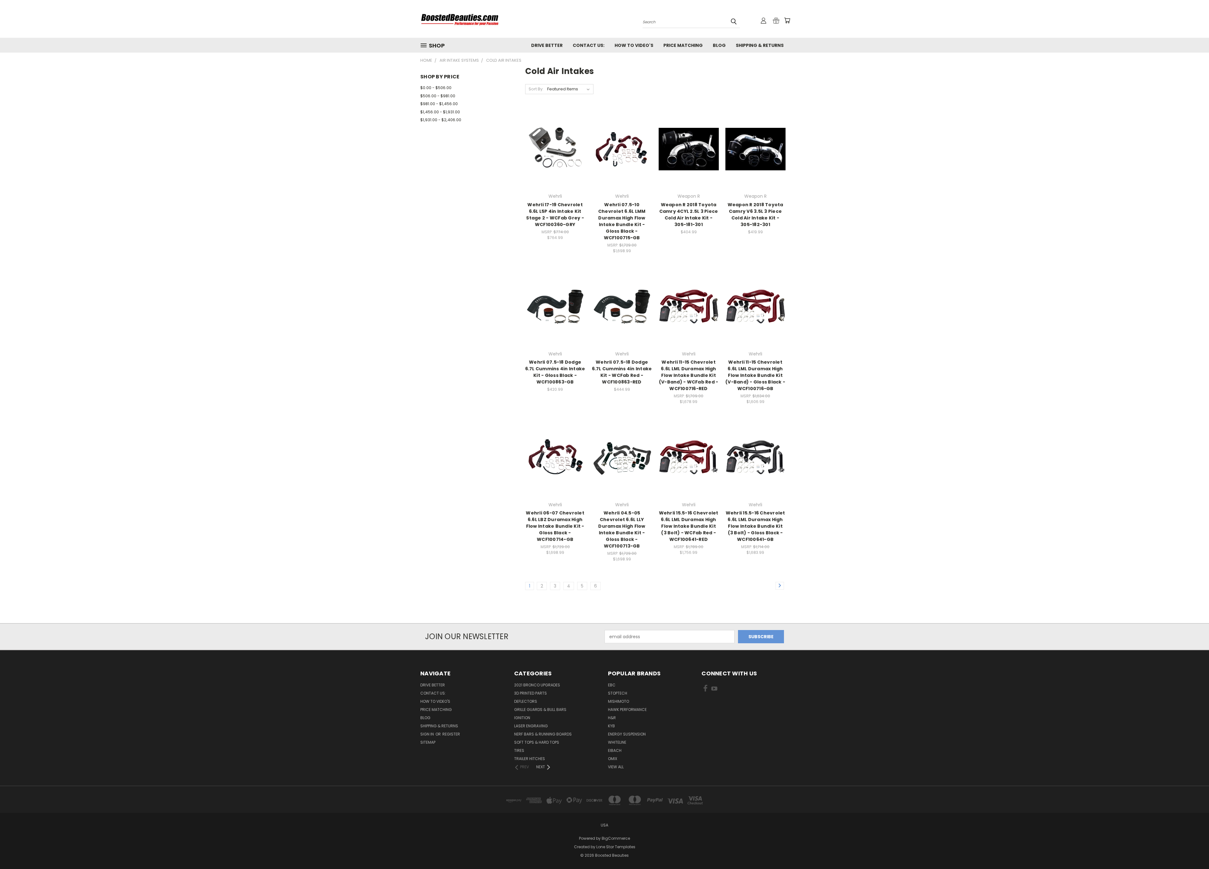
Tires (519, 750)
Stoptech (617, 693)
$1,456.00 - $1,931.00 (440, 112)
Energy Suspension (627, 734)
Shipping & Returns (760, 45)
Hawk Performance (627, 709)
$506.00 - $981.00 (437, 96)
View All (616, 767)
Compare (553, 148)
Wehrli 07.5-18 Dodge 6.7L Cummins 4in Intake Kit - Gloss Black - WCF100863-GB (555, 372)
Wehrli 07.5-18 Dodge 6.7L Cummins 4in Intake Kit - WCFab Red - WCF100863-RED (622, 372)
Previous (1192, 849)
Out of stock (621, 160)
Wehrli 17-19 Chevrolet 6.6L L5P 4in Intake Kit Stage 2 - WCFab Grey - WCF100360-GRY (555, 215)
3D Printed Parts (530, 693)
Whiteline (617, 742)
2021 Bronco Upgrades (537, 685)
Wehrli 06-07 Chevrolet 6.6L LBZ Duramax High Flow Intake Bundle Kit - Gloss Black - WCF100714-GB (555, 526)
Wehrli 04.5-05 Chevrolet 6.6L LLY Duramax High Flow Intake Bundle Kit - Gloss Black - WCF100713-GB (621, 529)
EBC (612, 685)
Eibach (615, 750)
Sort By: (536, 89)
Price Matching (683, 45)
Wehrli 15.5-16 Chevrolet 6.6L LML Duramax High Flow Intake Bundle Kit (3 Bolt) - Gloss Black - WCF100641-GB (755, 526)
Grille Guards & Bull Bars (540, 709)
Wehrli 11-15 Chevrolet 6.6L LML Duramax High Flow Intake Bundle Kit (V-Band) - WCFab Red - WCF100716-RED (688, 375)
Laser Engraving (531, 726)
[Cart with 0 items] (787, 20)
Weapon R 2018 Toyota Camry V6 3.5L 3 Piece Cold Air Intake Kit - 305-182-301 (755, 215)
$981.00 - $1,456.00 (439, 104)
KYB (611, 726)
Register (451, 734)
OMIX (612, 758)
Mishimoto (618, 701)
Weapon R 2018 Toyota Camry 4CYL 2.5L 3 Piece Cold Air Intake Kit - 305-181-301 (688, 215)
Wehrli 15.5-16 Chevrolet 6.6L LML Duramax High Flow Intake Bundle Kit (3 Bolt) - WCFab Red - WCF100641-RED (688, 526)
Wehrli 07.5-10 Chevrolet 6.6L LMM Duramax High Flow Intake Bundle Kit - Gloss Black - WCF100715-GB (622, 221)
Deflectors (525, 701)
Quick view (555, 136)
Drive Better (547, 45)
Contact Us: (588, 45)
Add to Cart (555, 160)
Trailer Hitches (529, 758)
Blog (719, 45)
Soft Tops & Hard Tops (536, 742)
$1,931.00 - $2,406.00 (440, 120)
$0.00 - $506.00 (435, 88)
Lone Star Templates (615, 846)
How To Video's (634, 45)
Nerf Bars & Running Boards (543, 734)
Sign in (427, 734)
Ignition (522, 717)
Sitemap (427, 742)
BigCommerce (616, 838)
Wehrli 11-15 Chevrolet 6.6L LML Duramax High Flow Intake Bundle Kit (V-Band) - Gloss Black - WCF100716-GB (755, 375)
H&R (612, 717)
